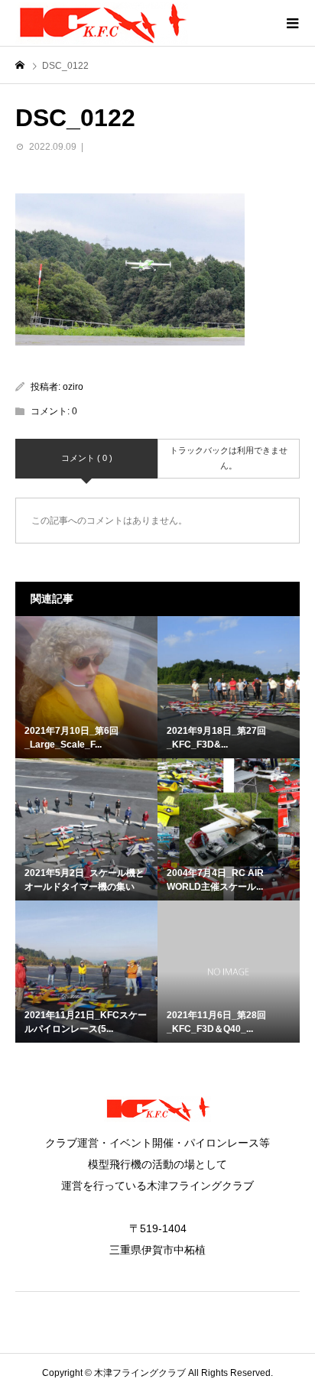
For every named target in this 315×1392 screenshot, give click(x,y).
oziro (73, 386)
